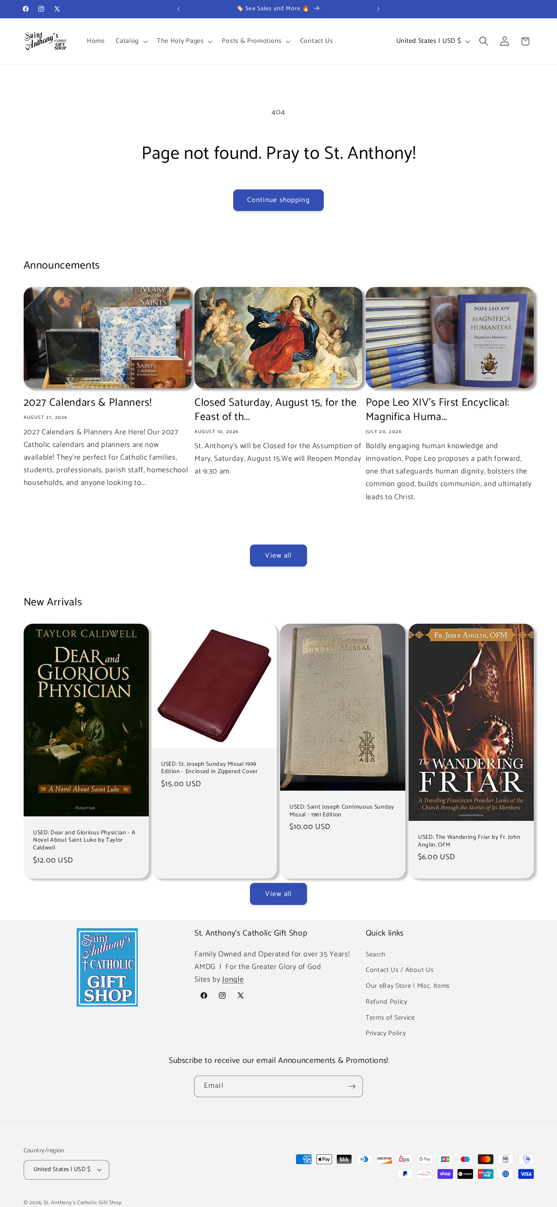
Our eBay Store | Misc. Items (408, 985)
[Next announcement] (378, 9)
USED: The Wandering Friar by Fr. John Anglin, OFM (469, 841)
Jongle (232, 980)
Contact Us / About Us (400, 970)
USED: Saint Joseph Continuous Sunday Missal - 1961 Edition (342, 810)
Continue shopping (278, 200)
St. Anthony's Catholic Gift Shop (83, 1202)
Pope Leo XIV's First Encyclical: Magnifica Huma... (437, 410)
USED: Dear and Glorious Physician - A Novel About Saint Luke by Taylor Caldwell (84, 840)
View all (278, 555)
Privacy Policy (386, 1033)
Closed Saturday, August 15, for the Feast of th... (275, 410)
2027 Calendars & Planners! (88, 403)
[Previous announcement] (179, 9)
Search (376, 954)
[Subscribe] (352, 1087)
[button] (130, 41)
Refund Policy (386, 1001)
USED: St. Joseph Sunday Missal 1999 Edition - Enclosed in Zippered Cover (209, 768)
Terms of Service (390, 1017)
